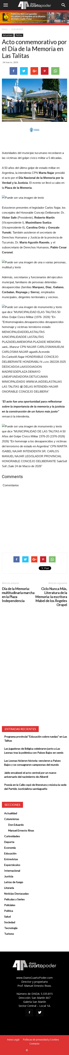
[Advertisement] (34, 141)
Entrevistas (11, 859)
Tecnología (10, 928)
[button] (63, 5)
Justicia (8, 876)
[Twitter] (40, 1012)
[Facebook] (29, 1012)
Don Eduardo (16, 824)
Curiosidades (12, 836)
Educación (10, 853)
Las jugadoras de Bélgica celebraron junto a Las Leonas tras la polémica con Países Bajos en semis (33, 750)
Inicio (5, 29)
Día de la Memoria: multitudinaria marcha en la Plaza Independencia (18, 595)
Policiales (9, 905)
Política (19, 35)
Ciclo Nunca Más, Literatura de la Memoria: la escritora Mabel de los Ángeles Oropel (51, 597)
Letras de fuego (13, 882)
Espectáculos (12, 864)
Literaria (9, 887)
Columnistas (11, 819)
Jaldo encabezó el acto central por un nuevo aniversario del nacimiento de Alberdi (30, 774)
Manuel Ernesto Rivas (21, 830)
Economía (10, 847)
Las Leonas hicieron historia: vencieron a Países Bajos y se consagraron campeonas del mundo (32, 762)
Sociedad (9, 922)
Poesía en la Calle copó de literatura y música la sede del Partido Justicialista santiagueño (35, 786)
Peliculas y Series (14, 899)
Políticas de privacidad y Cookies (41, 1039)
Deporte (9, 842)
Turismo (9, 933)
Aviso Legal (13, 1039)
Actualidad (17, 29)
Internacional (12, 870)
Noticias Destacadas (16, 893)
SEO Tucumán (35, 1050)
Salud (7, 916)
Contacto (34, 1043)
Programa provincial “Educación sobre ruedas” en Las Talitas (35, 738)
